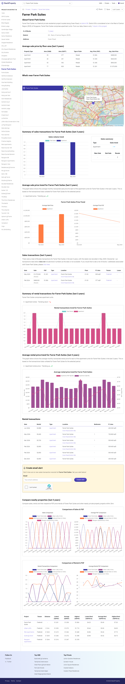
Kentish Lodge (5, 108)
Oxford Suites (5, 131)
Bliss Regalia (5, 23)
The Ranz (4, 207)
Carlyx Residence (6, 36)
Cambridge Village (6, 29)
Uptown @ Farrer (6, 216)
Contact (18, 681)
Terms (13, 681)
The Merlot (4, 203)
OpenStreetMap (119, 125)
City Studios (5, 52)
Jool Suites (4, 89)
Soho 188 (4, 174)
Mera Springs (5, 128)
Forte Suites (5, 72)
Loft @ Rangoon (6, 125)
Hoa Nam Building (6, 82)
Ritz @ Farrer (5, 171)
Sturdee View (5, 187)
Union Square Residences (71, 665)
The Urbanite (5, 210)
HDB (100, 3)
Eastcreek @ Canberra (41, 658)
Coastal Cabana (68, 668)
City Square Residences (8, 49)
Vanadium (4, 223)
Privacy (7, 681)
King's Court (5, 115)
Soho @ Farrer (5, 177)
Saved (122, 3)
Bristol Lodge (5, 26)
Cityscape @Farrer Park (8, 59)
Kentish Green (5, 105)
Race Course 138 (6, 148)
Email (25, 476)
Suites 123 (4, 190)
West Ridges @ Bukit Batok (42, 674)
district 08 (84, 23)
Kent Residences (6, 99)
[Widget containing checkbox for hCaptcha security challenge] (38, 487)
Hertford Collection (7, 76)
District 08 (71, 276)
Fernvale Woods (39, 668)
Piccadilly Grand (6, 138)
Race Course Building (7, 151)
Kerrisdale (4, 112)
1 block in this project (99, 26)
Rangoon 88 (5, 157)
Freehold (109, 274)
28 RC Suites (5, 16)
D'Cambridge (5, 65)
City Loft (4, 46)
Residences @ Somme (8, 167)
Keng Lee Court (6, 92)
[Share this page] (99, 9)
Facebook (8, 658)
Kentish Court (5, 102)
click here (46, 264)
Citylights (4, 56)
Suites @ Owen (5, 193)
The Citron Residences (8, 200)
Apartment (54, 274)
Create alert (80, 480)
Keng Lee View (5, 95)
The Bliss (4, 197)
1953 (3, 13)
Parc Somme (5, 135)
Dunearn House (68, 662)
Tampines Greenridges (41, 671)
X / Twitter (8, 662)
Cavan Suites (5, 39)
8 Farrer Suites (5, 20)
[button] (94, 104)
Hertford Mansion (6, 79)
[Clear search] (70, 3)
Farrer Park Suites (8, 69)
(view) (51, 31)
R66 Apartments (6, 144)
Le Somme (4, 118)
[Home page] (23, 9)
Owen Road (64, 276)
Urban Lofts (5, 220)
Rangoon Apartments (8, 161)
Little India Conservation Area (10, 121)
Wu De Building (6, 229)
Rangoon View (5, 164)
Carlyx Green (5, 33)
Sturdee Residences (7, 184)
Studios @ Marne (6, 180)
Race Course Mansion (8, 154)
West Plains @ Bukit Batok (42, 665)
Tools (113, 3)
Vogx (3, 226)
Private (107, 3)
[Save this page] (107, 9)
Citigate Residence (7, 43)
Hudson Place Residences (71, 671)
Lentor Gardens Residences (72, 658)
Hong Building (5, 85)
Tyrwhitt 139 (5, 213)
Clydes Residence (6, 62)
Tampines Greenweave (41, 662)
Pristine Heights (6, 141)
